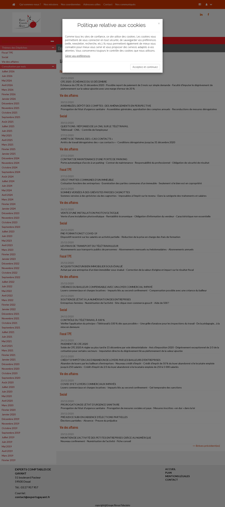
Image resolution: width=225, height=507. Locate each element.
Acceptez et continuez (145, 67)
